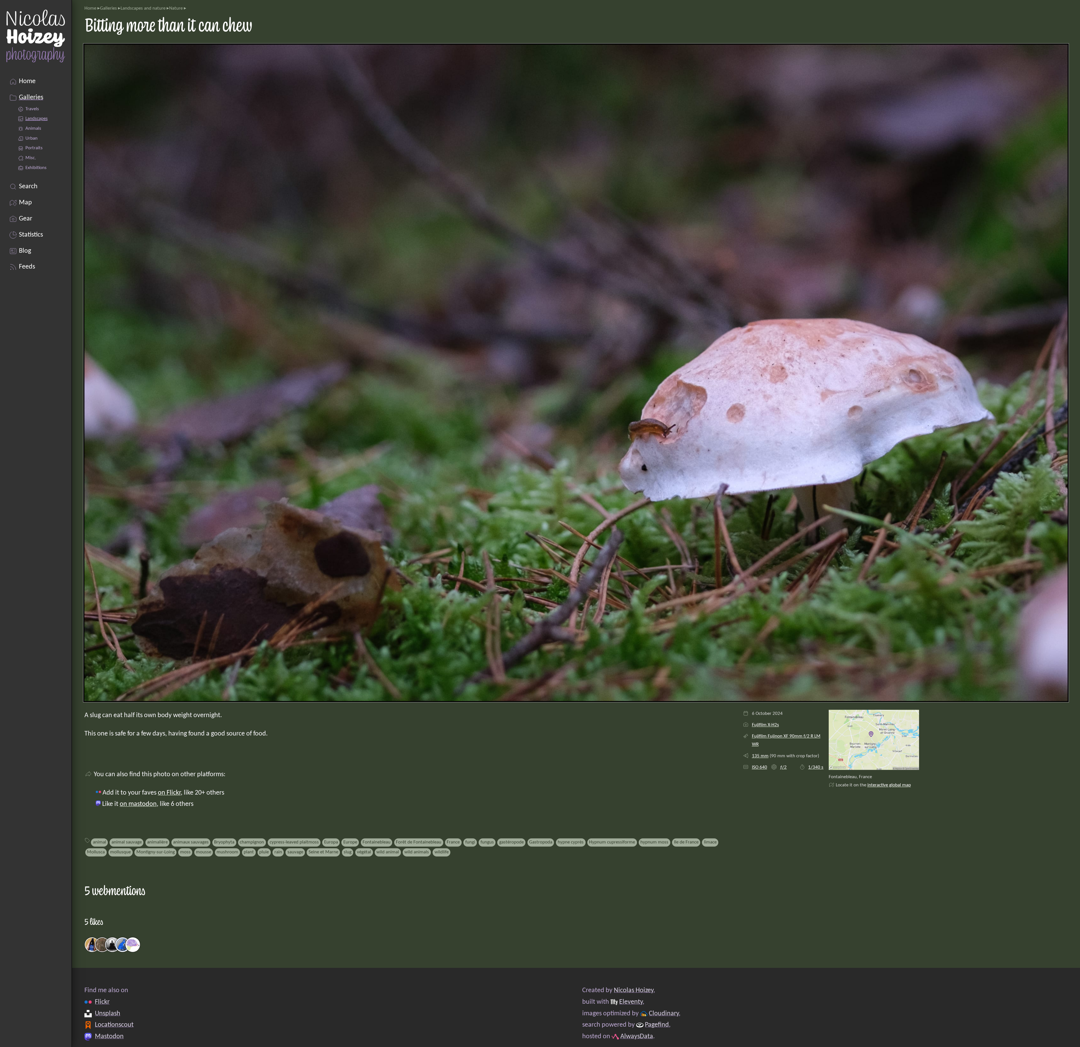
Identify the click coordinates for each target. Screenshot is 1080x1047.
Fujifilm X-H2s (765, 724)
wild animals (416, 852)
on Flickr (169, 792)
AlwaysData (636, 1036)
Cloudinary (664, 1013)
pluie (264, 852)
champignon (252, 842)
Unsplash (107, 1013)
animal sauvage (127, 842)
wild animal (387, 852)
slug (348, 852)
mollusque (120, 852)
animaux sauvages (191, 842)
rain (278, 852)
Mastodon (109, 1036)
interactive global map (889, 785)
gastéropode (511, 842)
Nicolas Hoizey (633, 990)
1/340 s (815, 767)
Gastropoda (540, 842)
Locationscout (114, 1025)
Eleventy (631, 1002)
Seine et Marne (323, 852)
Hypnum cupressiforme (612, 842)
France (453, 842)
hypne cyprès (571, 842)
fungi (470, 842)
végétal (364, 852)
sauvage (295, 852)
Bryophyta (224, 842)
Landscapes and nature (143, 8)
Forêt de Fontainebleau (418, 842)
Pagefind (657, 1025)
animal (99, 842)
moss (185, 852)
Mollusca (96, 852)
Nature (176, 8)
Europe (350, 842)
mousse (203, 852)
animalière (157, 842)
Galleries (108, 8)
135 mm (760, 756)
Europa (331, 842)
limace (710, 842)
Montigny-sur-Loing (155, 852)
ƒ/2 (783, 767)
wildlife (442, 852)
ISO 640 (759, 767)
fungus (487, 842)
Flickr (102, 1002)
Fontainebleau (376, 842)
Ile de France (686, 842)
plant (249, 852)
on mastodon (138, 804)
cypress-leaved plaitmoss (294, 842)
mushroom (227, 852)
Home (90, 8)
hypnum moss (654, 842)
